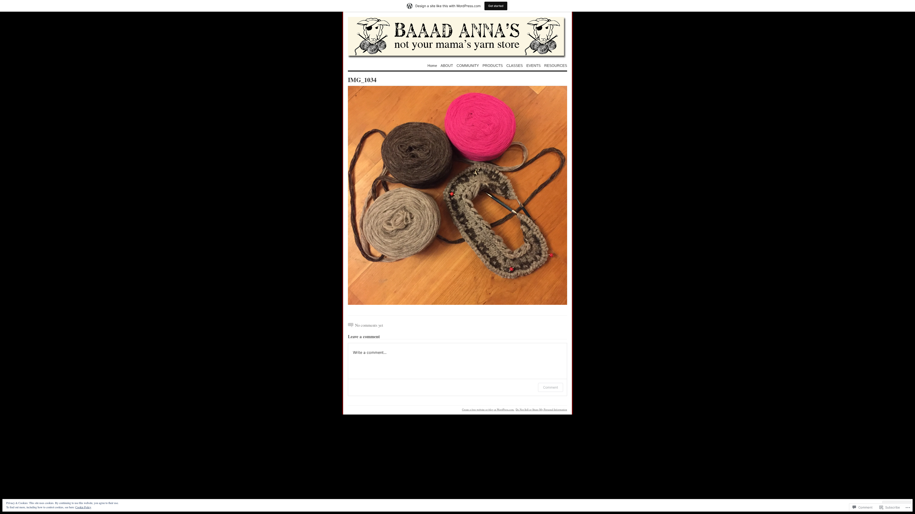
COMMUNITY (468, 65)
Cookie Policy (83, 507)
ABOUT (447, 65)
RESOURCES (555, 65)
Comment (550, 387)
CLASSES (514, 65)
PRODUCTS (493, 65)
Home (432, 65)
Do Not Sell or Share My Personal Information (541, 409)
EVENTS (533, 65)
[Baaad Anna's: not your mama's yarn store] (457, 37)
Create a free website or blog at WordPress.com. (488, 409)
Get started (495, 6)
